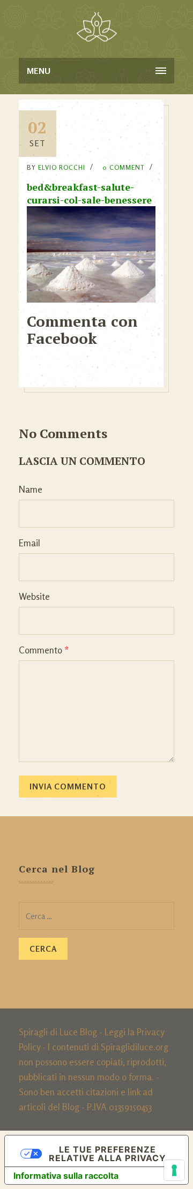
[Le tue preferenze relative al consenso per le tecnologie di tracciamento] (174, 1170)
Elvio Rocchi (61, 167)
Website (34, 596)
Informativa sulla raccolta (65, 1175)
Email (29, 542)
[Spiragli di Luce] (97, 27)
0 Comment (123, 167)
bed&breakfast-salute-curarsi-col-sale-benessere (89, 193)
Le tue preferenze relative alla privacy (107, 1153)
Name (30, 489)
